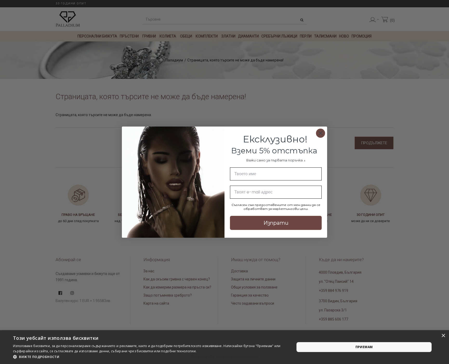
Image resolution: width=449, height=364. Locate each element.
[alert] (224, 347)
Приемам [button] (364, 347)
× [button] (443, 336)
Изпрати (275, 223)
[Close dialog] (320, 133)
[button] (149, 357)
